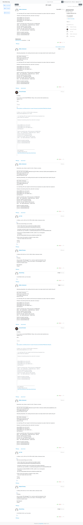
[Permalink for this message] (64, 42)
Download (7, 12)
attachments (23, 88)
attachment (23, 160)
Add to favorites (71, 18)
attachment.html (18, 40)
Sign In (74, 1)
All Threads (7, 8)
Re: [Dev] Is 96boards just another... (75, 6)
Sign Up (79, 1)
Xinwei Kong (21, 272)
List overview (7, 5)
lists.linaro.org (6, 1)
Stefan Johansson (23, 9)
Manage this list (68, 1)
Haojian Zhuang (22, 250)
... (17, 222)
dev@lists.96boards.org (71, 13)
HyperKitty (41, 523)
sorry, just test (17, 6)
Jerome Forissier (22, 91)
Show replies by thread (60, 46)
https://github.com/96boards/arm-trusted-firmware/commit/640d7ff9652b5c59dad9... (34, 108)
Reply (18, 43)
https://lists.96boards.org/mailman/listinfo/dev (26, 152)
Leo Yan (20, 216)
